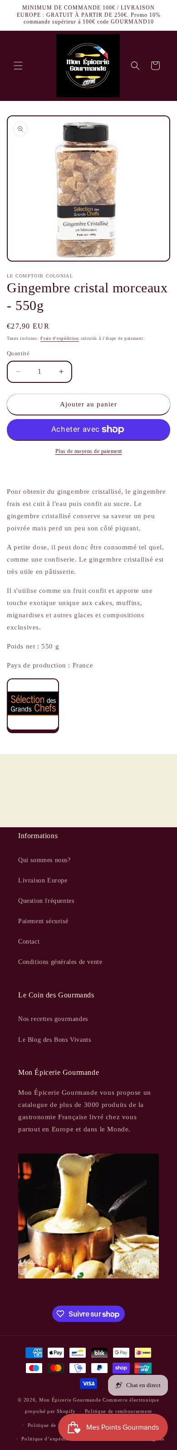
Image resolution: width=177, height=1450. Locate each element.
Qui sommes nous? (44, 860)
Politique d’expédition (48, 1438)
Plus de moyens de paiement (88, 451)
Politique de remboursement (118, 1411)
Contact (28, 941)
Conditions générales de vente (60, 962)
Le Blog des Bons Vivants (54, 1039)
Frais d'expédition (59, 338)
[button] (18, 66)
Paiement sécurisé (43, 921)
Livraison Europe (43, 880)
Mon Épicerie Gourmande (70, 1399)
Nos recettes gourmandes (53, 1019)
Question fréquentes (46, 900)
